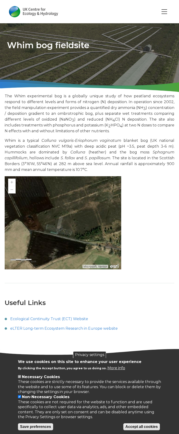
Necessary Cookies (41, 377)
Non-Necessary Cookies (45, 397)
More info (116, 368)
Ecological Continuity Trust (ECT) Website (49, 319)
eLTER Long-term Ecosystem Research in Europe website (64, 328)
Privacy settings (89, 355)
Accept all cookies (141, 427)
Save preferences (35, 427)
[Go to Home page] (33, 11)
